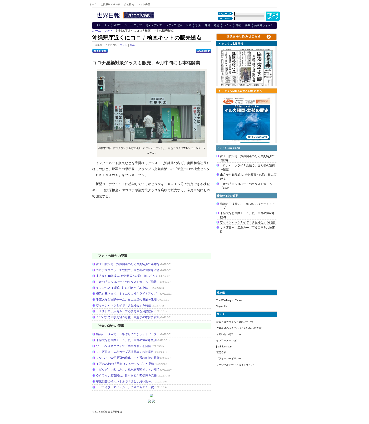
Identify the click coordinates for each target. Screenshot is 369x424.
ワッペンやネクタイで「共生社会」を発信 (123, 305)
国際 (188, 25)
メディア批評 (174, 25)
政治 (198, 25)
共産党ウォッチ (263, 25)
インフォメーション (227, 340)
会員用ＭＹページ (111, 4)
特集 (247, 25)
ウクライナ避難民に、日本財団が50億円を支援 (126, 375)
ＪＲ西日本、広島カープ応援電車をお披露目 (125, 311)
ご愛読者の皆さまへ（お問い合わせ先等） (240, 328)
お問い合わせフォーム (228, 334)
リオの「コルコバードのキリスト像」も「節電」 (128, 281)
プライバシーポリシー (228, 358)
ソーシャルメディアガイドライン (235, 364)
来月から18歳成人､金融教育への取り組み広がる (127, 275)
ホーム (93, 4)
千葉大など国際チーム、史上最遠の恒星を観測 (126, 299)
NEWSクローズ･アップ (127, 25)
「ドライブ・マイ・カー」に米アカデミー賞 (125, 387)
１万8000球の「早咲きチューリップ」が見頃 (125, 363)
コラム (228, 25)
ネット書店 (144, 4)
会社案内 (129, 4)
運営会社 (221, 352)
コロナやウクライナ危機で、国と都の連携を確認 (128, 270)
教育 (217, 25)
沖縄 (207, 25)
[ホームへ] (126, 18)
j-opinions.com (224, 346)
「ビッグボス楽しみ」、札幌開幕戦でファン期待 (128, 369)
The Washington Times (229, 300)
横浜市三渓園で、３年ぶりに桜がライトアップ (128, 293)
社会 (132, 45)
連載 (238, 25)
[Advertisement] (152, 228)
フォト (123, 45)
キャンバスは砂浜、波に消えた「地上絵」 (123, 287)
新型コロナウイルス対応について (235, 322)
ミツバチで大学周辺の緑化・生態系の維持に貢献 (128, 317)
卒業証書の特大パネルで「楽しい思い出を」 (125, 381)
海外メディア (154, 25)
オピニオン (103, 25)
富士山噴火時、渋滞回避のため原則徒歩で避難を (128, 264)
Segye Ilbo (222, 306)
